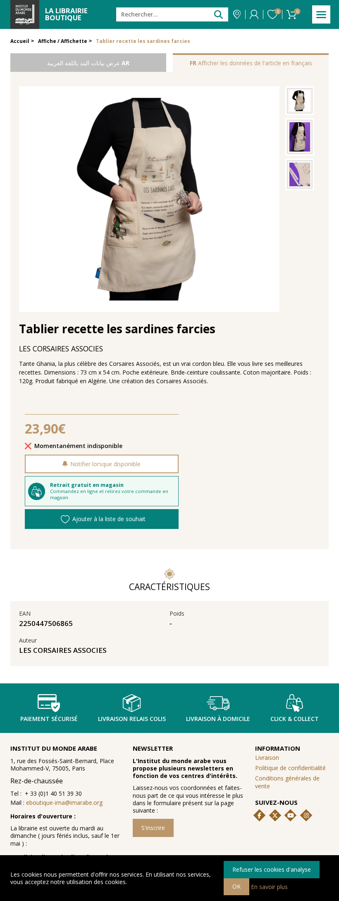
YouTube (291, 815)
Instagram (306, 815)
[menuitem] (292, 782)
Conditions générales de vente (287, 782)
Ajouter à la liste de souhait (109, 519)
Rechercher (218, 14)
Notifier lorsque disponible (105, 464)
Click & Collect (294, 719)
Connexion (254, 14)
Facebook (259, 815)
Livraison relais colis (132, 719)
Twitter (275, 815)
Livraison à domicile (218, 719)
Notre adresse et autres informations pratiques (237, 14)
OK (236, 886)
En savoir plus (269, 886)
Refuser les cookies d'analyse (271, 869)
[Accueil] (24, 14)
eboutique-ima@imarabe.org (64, 802)
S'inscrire (153, 828)
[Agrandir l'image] (299, 100)
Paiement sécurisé (49, 719)
